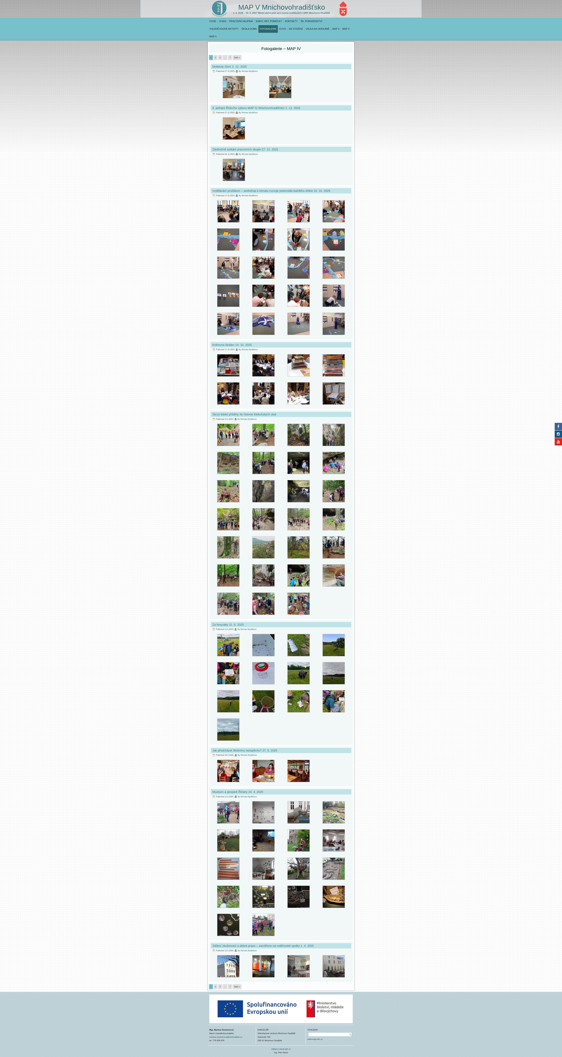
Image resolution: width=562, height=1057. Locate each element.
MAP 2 (335, 29)
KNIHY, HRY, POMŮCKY (269, 21)
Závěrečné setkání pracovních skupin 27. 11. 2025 (245, 149)
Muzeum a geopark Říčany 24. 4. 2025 (237, 791)
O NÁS (222, 21)
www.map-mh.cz (315, 1039)
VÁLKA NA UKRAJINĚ (317, 29)
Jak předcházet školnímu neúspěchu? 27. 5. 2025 (244, 750)
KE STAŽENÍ (296, 29)
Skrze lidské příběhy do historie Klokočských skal (244, 414)
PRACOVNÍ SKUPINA (241, 21)
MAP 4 (212, 36)
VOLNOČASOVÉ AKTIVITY (224, 29)
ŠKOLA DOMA (249, 29)
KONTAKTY (291, 21)
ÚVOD (212, 21)
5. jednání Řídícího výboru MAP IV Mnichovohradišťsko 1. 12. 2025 (256, 108)
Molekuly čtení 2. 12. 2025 (229, 66)
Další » (237, 57)
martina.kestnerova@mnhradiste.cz (225, 1037)
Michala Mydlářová (250, 71)
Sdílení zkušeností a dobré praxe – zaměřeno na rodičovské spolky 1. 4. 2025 (263, 945)
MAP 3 (345, 29)
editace (274, 1049)
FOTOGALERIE (268, 29)
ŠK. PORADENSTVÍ (311, 21)
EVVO (282, 29)
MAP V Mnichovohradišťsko (281, 7)
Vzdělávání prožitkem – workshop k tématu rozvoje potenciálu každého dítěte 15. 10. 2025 (271, 190)
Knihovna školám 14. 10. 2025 (232, 344)
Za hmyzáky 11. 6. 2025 (228, 624)
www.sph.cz (285, 1049)
